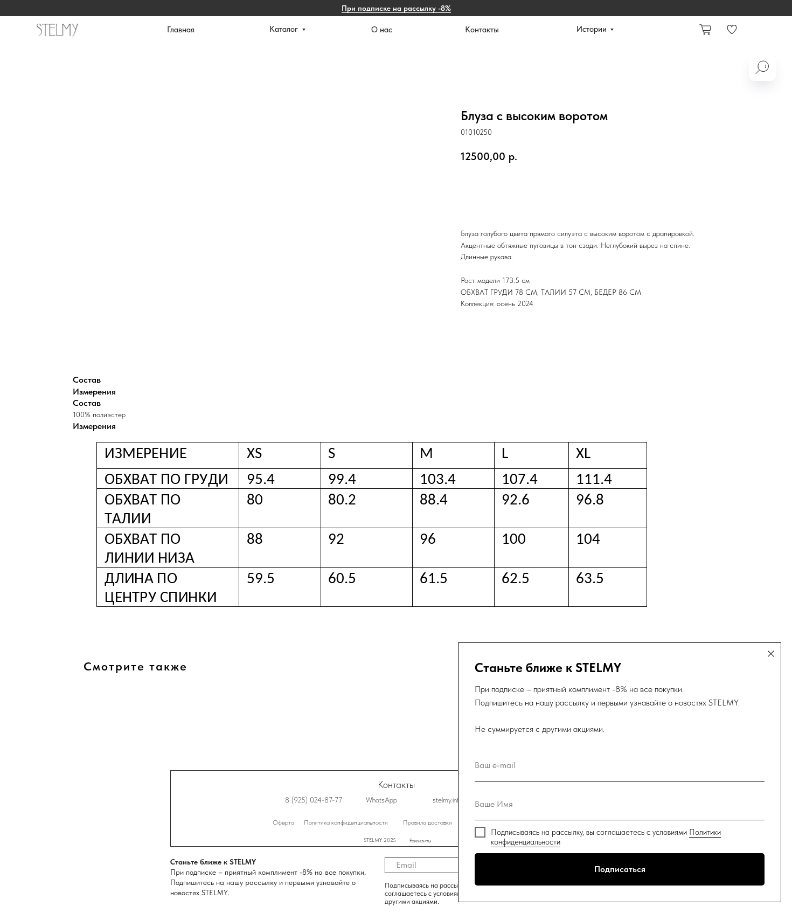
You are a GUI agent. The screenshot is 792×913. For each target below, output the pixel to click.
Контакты (482, 29)
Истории (591, 29)
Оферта (283, 822)
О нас (381, 29)
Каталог (283, 29)
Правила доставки (427, 822)
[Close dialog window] (771, 653)
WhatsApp (381, 800)
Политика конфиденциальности (346, 822)
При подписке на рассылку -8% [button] (396, 8)
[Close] (775, 8)
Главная (180, 29)
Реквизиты (420, 840)
